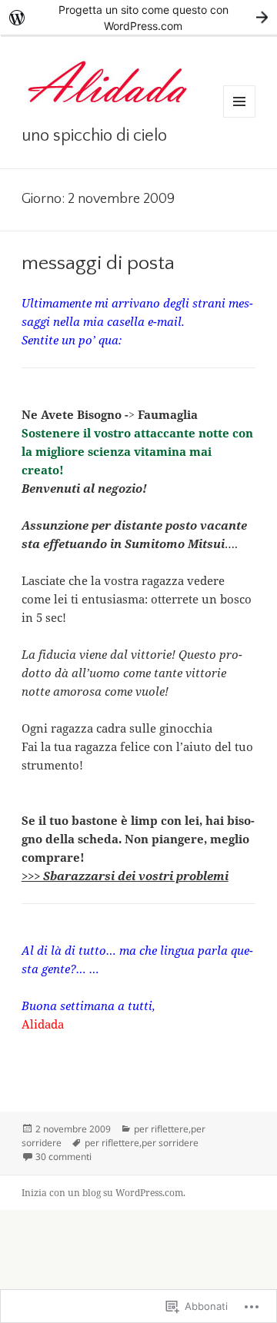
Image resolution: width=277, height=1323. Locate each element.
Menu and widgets (239, 117)
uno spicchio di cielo (94, 135)
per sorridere (170, 1142)
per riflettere (161, 1128)
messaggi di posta (98, 263)
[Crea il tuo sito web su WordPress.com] (138, 17)
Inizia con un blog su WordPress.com (102, 1192)
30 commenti (63, 1156)
